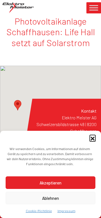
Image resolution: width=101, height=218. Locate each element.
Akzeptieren (50, 182)
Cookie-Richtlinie (39, 211)
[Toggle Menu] (93, 7)
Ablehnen (50, 198)
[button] (92, 138)
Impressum (66, 211)
